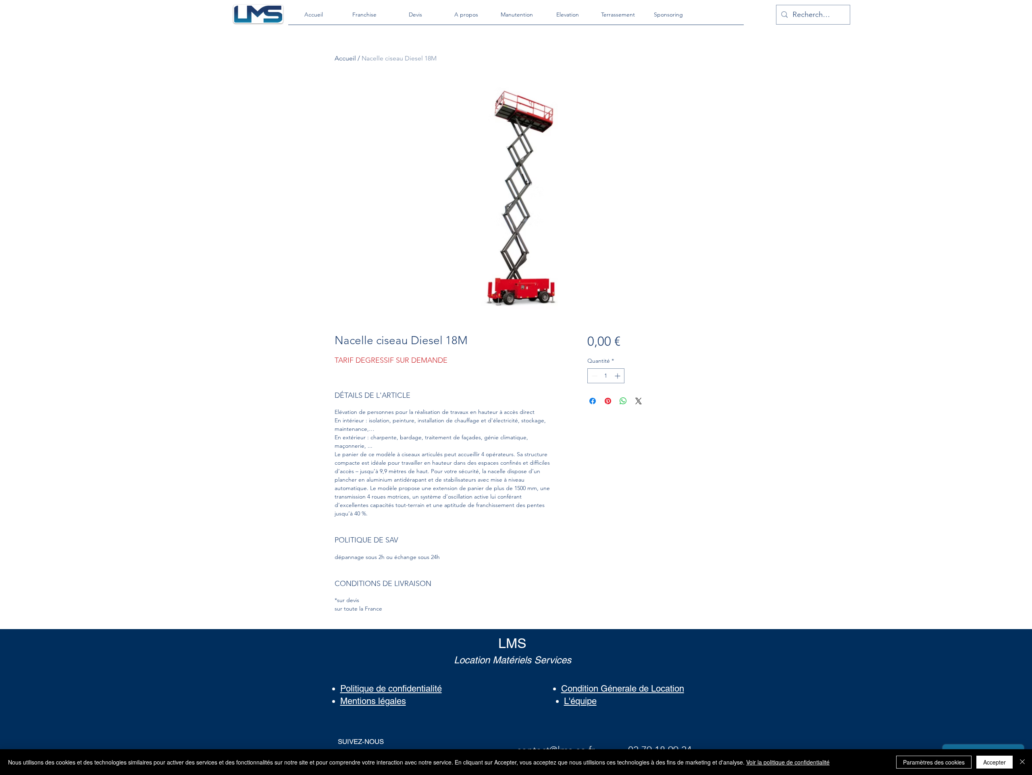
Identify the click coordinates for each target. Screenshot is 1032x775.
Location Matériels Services (512, 659)
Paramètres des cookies (934, 762)
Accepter (994, 762)
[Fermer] (1022, 762)
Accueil (345, 58)
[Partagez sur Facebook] (592, 401)
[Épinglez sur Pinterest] (608, 401)
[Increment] (618, 376)
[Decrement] (594, 376)
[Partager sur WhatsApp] (623, 401)
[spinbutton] (606, 376)
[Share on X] (638, 401)
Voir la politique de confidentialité (788, 762)
